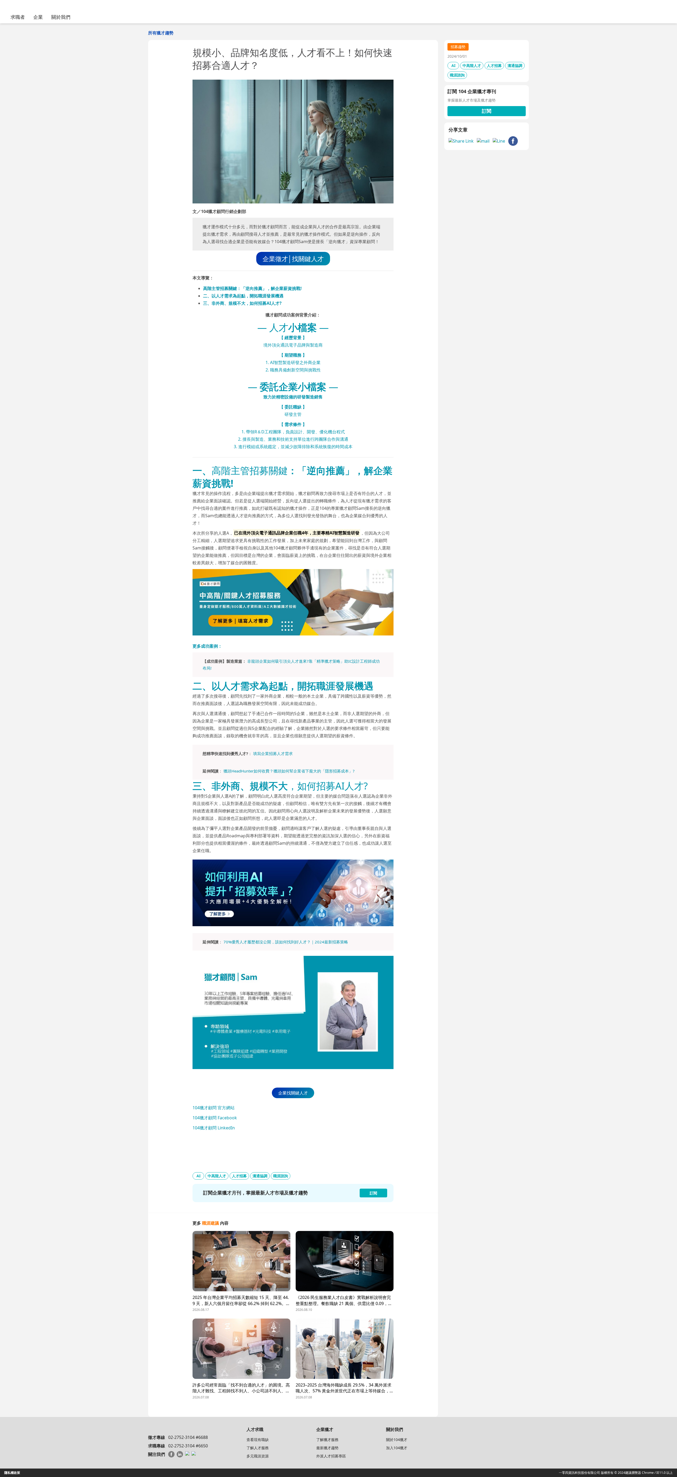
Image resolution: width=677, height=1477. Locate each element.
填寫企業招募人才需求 (273, 753)
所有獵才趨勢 (160, 33)
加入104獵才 (396, 1447)
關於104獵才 (396, 1439)
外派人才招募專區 (331, 1455)
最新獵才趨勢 (327, 1447)
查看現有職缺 (257, 1439)
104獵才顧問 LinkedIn (214, 1128)
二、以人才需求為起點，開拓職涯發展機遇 (243, 296)
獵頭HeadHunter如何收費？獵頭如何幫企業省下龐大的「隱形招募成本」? (289, 771)
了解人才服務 (257, 1447)
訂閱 (486, 111)
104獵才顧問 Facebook (215, 1118)
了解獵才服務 (327, 1439)
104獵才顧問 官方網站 (214, 1108)
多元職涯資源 (257, 1455)
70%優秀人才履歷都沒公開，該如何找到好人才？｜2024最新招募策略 (285, 941)
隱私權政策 (12, 1472)
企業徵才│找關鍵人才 (293, 258)
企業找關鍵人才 (293, 1093)
